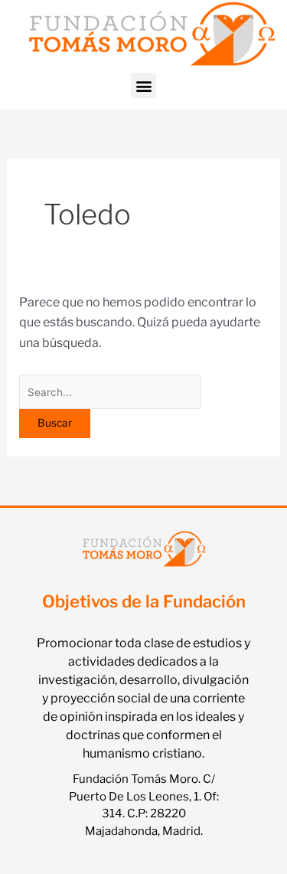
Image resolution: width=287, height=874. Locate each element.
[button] (143, 85)
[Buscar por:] (110, 392)
